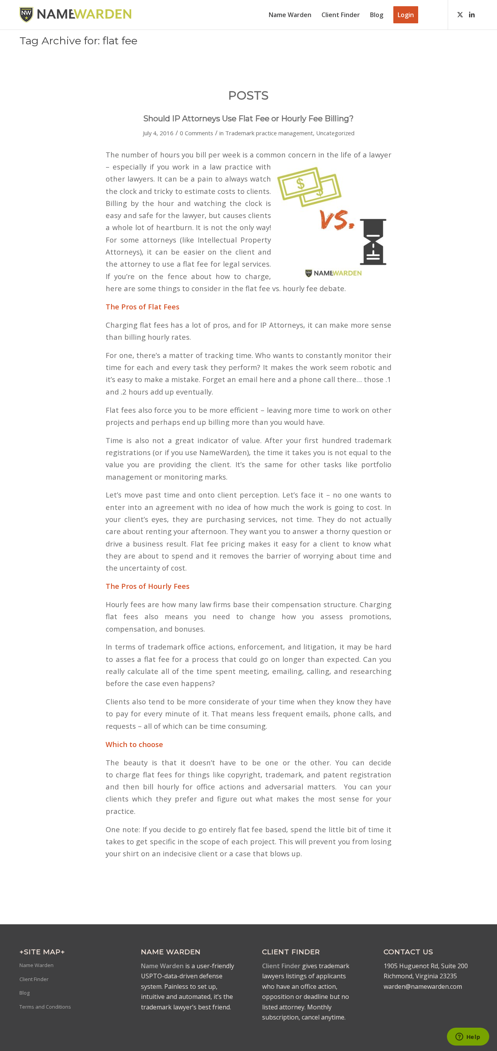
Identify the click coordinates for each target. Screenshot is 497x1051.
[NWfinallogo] (75, 15)
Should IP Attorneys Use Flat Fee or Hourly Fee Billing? (248, 118)
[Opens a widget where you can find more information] (468, 1037)
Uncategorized (335, 133)
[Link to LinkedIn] (472, 14)
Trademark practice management (269, 133)
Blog (24, 992)
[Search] (430, 15)
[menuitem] (290, 15)
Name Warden (36, 965)
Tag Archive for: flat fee (78, 40)
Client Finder (34, 979)
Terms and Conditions (45, 1006)
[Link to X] (460, 14)
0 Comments (196, 133)
